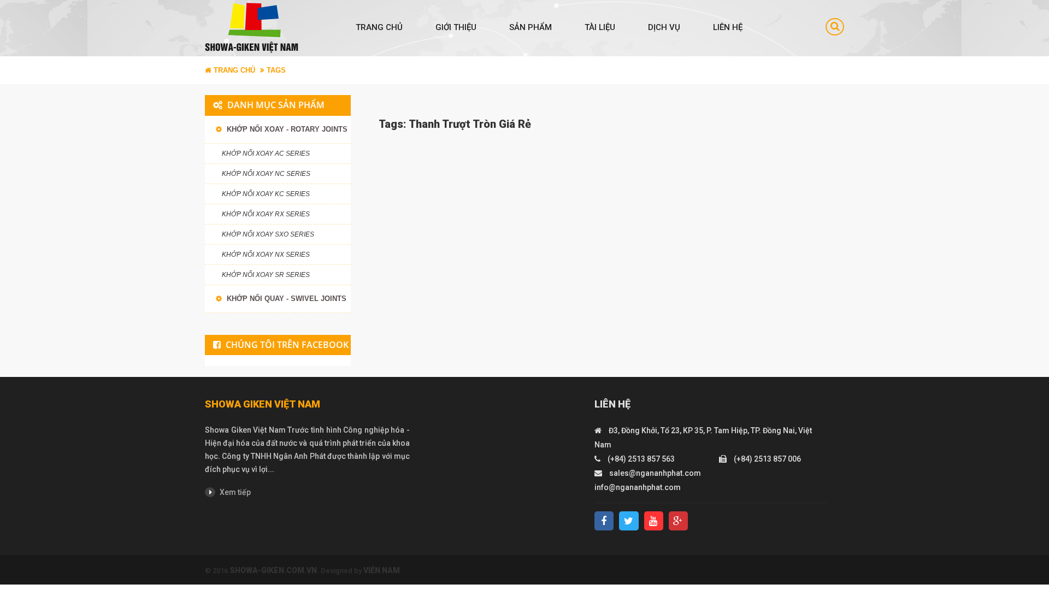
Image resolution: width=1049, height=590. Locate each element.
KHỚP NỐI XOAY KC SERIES (266, 194)
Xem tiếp (234, 492)
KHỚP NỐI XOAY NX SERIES (266, 254)
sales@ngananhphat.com (655, 473)
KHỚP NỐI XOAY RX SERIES (266, 214)
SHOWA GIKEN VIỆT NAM (262, 404)
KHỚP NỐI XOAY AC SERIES (266, 153)
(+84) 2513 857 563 (641, 459)
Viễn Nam (381, 570)
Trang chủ (379, 27)
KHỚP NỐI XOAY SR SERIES (266, 275)
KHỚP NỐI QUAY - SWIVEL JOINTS (285, 298)
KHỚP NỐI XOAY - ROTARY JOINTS (286, 129)
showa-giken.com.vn (273, 570)
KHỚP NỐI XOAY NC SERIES (266, 174)
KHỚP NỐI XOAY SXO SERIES (268, 234)
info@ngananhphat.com (637, 487)
